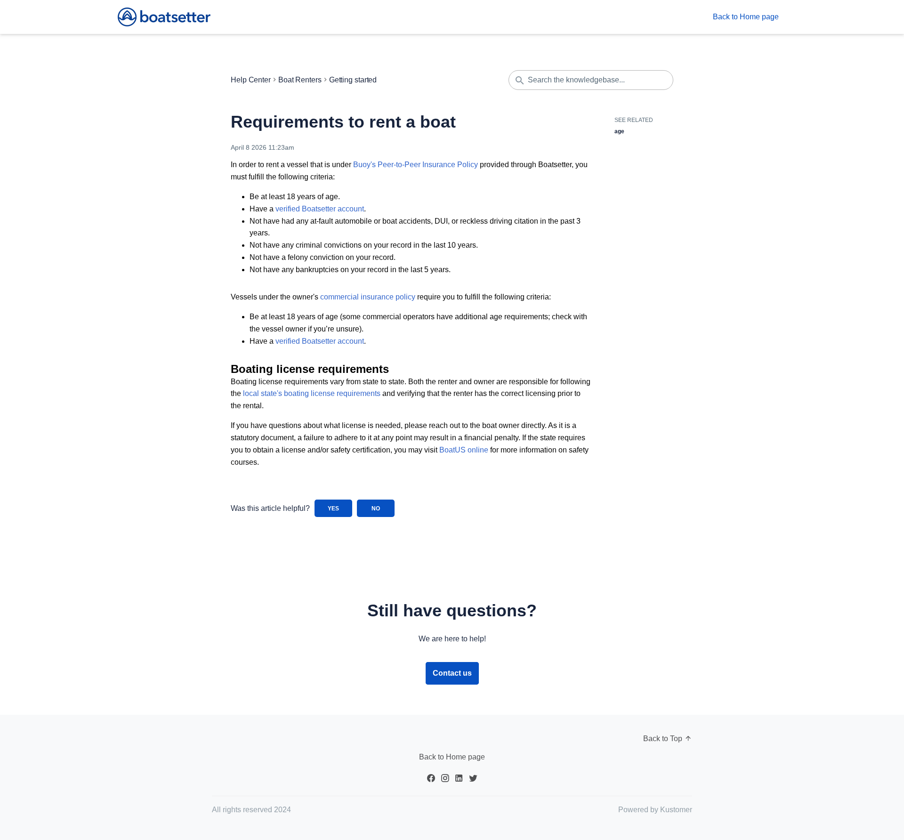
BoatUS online (463, 450)
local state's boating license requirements (311, 393)
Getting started (353, 80)
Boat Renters (300, 80)
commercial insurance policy (367, 297)
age (619, 131)
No (375, 508)
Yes (333, 508)
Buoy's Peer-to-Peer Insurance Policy (415, 165)
